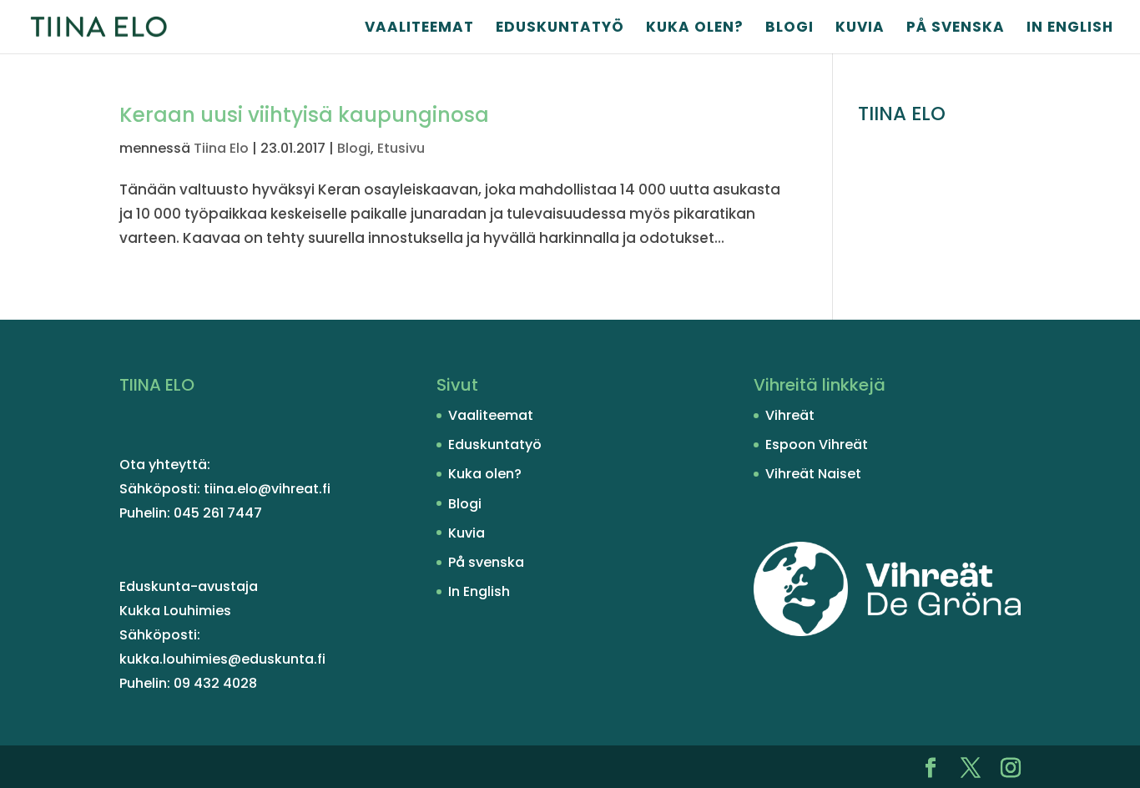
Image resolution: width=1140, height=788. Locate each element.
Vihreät (790, 415)
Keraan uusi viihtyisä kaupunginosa (304, 115)
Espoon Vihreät (816, 444)
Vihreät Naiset (813, 473)
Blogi (789, 29)
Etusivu (401, 148)
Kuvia (860, 29)
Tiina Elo (221, 148)
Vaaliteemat (419, 29)
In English (1070, 29)
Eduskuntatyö (560, 29)
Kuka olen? (695, 29)
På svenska (955, 29)
